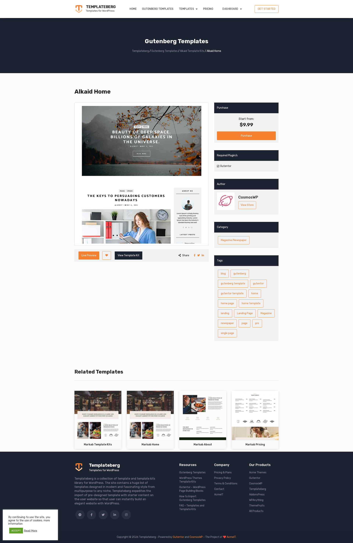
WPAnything (256, 500)
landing (225, 313)
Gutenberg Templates (158, 8)
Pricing (208, 8)
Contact (219, 489)
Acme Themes (257, 472)
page (244, 323)
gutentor (258, 283)
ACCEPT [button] (16, 530)
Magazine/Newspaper (234, 240)
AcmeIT (218, 494)
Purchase (246, 135)
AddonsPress (257, 494)
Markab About (203, 444)
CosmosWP (255, 483)
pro (257, 323)
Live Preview (88, 255)
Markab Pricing (255, 444)
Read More (30, 530)
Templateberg (101, 7)
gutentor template (232, 293)
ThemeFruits (257, 505)
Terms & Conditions (225, 483)
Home (133, 8)
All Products (256, 511)
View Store (247, 205)
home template (251, 303)
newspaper (227, 323)
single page (227, 333)
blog (223, 273)
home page (227, 303)
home (254, 293)
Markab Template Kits (98, 444)
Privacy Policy (222, 478)
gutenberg (239, 273)
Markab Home (150, 444)
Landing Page (245, 313)
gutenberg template (233, 283)
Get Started (267, 8)
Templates (186, 8)
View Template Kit (128, 255)
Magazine (266, 313)
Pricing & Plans (223, 472)
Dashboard (230, 8)
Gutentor (254, 478)
